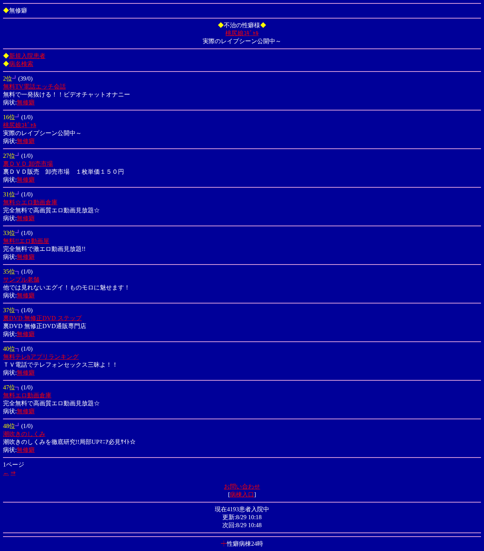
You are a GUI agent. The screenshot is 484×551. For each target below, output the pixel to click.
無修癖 (26, 102)
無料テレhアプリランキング (41, 356)
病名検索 (21, 64)
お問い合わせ (242, 486)
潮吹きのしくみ (24, 434)
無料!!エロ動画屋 (26, 241)
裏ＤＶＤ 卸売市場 (28, 163)
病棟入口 (242, 494)
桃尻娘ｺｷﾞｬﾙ (242, 33)
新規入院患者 (27, 56)
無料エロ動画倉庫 (27, 395)
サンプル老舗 (21, 279)
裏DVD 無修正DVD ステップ (42, 318)
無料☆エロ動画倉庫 (30, 202)
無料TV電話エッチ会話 (34, 86)
